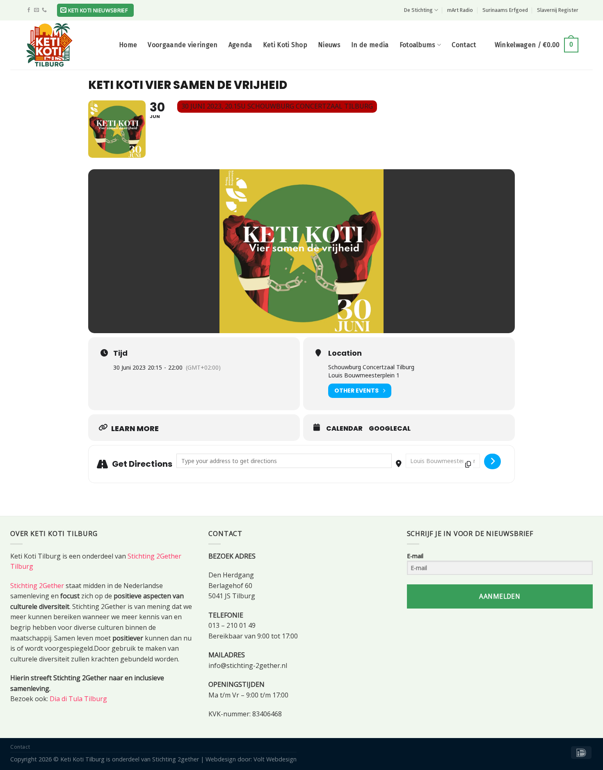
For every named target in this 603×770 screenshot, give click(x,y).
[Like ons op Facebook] (28, 10)
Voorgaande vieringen (182, 45)
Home (128, 45)
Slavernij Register (557, 10)
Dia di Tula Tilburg (78, 698)
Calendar (344, 429)
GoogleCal (390, 429)
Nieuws (329, 45)
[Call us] (44, 10)
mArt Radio (460, 10)
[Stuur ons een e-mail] (36, 10)
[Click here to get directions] (492, 461)
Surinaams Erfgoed (505, 10)
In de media (370, 45)
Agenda (240, 45)
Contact (464, 45)
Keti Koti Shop (285, 45)
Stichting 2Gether (37, 585)
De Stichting (418, 10)
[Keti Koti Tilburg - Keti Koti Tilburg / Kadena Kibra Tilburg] (66, 45)
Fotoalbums (418, 45)
